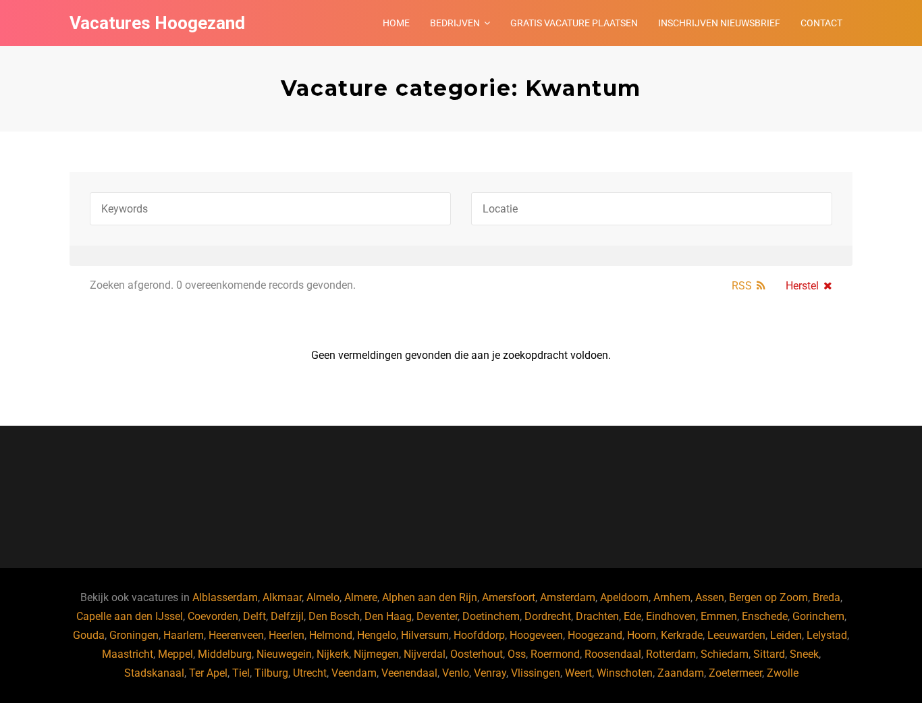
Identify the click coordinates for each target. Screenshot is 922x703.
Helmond (330, 635)
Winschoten (625, 673)
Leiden (786, 635)
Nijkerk (333, 654)
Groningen (134, 635)
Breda (826, 597)
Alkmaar (282, 597)
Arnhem (671, 597)
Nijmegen (376, 654)
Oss (517, 654)
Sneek (804, 654)
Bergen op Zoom (768, 597)
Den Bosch (334, 616)
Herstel (802, 285)
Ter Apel (208, 673)
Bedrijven (455, 23)
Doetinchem (491, 616)
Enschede (765, 616)
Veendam (354, 673)
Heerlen (286, 635)
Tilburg (271, 673)
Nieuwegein (284, 654)
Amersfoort (508, 597)
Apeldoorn (624, 597)
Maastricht (127, 654)
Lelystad (827, 635)
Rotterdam (671, 654)
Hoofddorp (479, 635)
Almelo (323, 597)
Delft (254, 616)
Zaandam (680, 673)
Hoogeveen (536, 635)
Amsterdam (567, 597)
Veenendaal (409, 673)
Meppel (175, 654)
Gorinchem (818, 616)
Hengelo (376, 635)
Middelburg (225, 654)
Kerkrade (682, 635)
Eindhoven (671, 616)
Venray (490, 673)
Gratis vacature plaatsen (574, 23)
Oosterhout (476, 654)
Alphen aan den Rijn (429, 597)
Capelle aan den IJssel (129, 616)
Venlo (455, 673)
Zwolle (782, 673)
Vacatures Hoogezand (157, 22)
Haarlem (183, 635)
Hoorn (641, 635)
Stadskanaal (154, 673)
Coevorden (213, 616)
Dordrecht (547, 616)
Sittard (769, 654)
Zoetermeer (735, 673)
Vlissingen (535, 673)
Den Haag (388, 616)
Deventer (437, 616)
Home (396, 23)
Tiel (241, 673)
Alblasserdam (225, 597)
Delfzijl (287, 616)
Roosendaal (613, 654)
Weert (578, 673)
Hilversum (425, 635)
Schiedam (725, 654)
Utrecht (310, 673)
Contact (821, 23)
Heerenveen (236, 635)
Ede (632, 616)
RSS (742, 285)
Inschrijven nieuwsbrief (719, 23)
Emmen (719, 616)
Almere (360, 597)
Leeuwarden (736, 635)
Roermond (555, 654)
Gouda (89, 635)
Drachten (597, 616)
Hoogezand (595, 635)
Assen (709, 597)
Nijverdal (424, 654)
